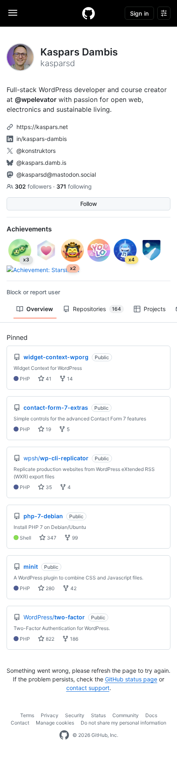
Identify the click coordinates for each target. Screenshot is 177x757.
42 (73, 588)
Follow (88, 203)
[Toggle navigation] (13, 13)
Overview (39, 308)
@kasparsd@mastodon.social (56, 174)
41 (47, 379)
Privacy (49, 715)
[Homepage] (88, 13)
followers (34, 186)
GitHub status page (131, 679)
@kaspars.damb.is (41, 162)
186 (73, 639)
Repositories (97, 308)
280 (49, 588)
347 (51, 538)
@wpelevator (35, 99)
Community (125, 715)
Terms (27, 715)
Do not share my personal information (123, 723)
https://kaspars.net (42, 126)
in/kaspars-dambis (41, 138)
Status (98, 715)
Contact (20, 723)
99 (74, 538)
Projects (154, 308)
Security (74, 715)
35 (48, 487)
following (74, 186)
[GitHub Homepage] (64, 735)
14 (69, 379)
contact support (87, 687)
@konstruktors (36, 150)
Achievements (29, 229)
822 (49, 639)
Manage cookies (55, 723)
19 (47, 429)
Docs (151, 715)
